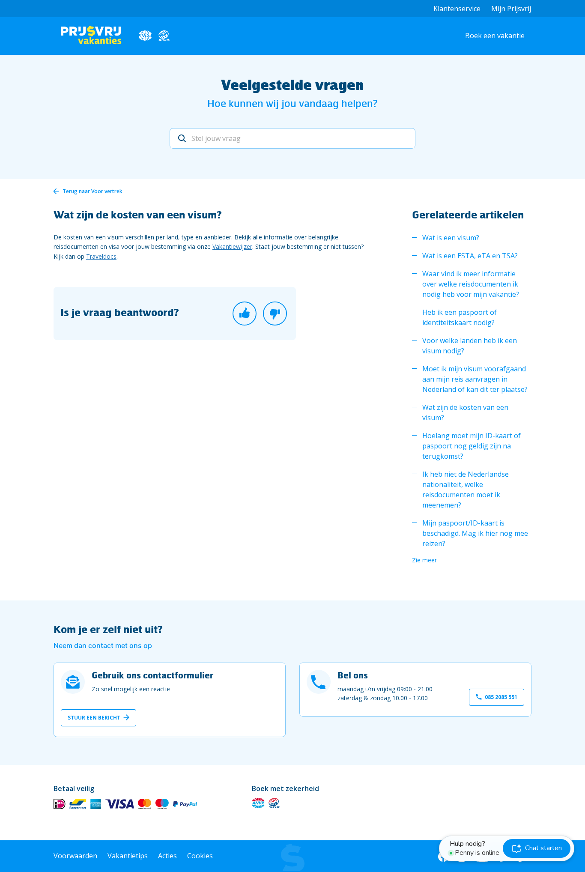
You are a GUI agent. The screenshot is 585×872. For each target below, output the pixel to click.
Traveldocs (101, 256)
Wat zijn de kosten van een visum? (465, 412)
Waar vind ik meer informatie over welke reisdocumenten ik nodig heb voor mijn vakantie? (470, 284)
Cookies (200, 855)
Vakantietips (127, 855)
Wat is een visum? (450, 237)
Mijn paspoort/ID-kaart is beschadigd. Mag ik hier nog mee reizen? (475, 533)
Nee (275, 314)
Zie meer (424, 560)
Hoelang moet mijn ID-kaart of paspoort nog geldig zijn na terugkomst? (471, 446)
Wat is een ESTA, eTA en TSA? (470, 255)
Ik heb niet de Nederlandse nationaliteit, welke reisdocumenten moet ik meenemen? (465, 489)
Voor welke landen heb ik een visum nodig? (469, 345)
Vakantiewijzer (232, 246)
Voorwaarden (75, 855)
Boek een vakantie (495, 35)
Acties (167, 855)
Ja (245, 314)
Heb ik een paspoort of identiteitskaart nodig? (459, 317)
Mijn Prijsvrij (511, 8)
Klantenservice (457, 8)
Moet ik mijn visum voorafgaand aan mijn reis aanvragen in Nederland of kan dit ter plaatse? (475, 379)
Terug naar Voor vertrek (92, 191)
